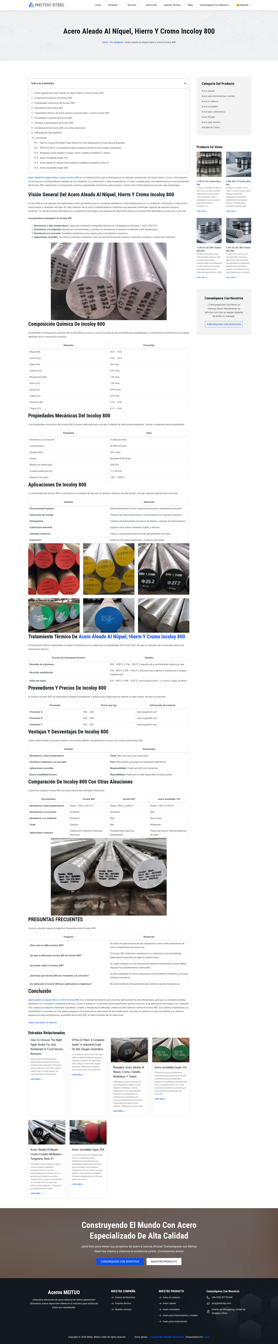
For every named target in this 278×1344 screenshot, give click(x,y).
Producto (113, 5)
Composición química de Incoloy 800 (53, 98)
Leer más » (36, 1079)
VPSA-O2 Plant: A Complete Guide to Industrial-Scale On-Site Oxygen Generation (80, 147)
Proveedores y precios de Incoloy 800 (53, 118)
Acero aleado (208, 91)
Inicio (98, 5)
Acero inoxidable (210, 106)
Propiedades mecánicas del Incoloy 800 (54, 103)
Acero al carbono (210, 101)
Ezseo (206, 1337)
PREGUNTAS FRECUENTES (48, 133)
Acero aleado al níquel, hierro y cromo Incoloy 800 (53, 177)
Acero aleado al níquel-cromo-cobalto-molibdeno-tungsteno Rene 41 (74, 162)
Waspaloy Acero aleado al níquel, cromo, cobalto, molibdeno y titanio (75, 153)
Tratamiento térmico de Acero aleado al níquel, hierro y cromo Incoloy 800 (71, 113)
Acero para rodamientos (213, 111)
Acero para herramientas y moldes (218, 96)
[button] (185, 83)
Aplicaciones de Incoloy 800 (48, 108)
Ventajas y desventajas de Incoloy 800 (53, 122)
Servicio (132, 5)
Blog (190, 5)
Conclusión (41, 138)
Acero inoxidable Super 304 (54, 167)
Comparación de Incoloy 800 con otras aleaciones (59, 128)
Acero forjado (208, 117)
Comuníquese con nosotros (214, 5)
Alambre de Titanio (211, 127)
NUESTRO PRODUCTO (171, 1291)
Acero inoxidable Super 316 (54, 157)
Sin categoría (116, 42)
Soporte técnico (172, 5)
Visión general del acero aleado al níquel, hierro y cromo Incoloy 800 (69, 93)
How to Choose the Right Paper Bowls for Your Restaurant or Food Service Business (82, 143)
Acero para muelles (211, 122)
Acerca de (151, 5)
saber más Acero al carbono (42, 1022)
